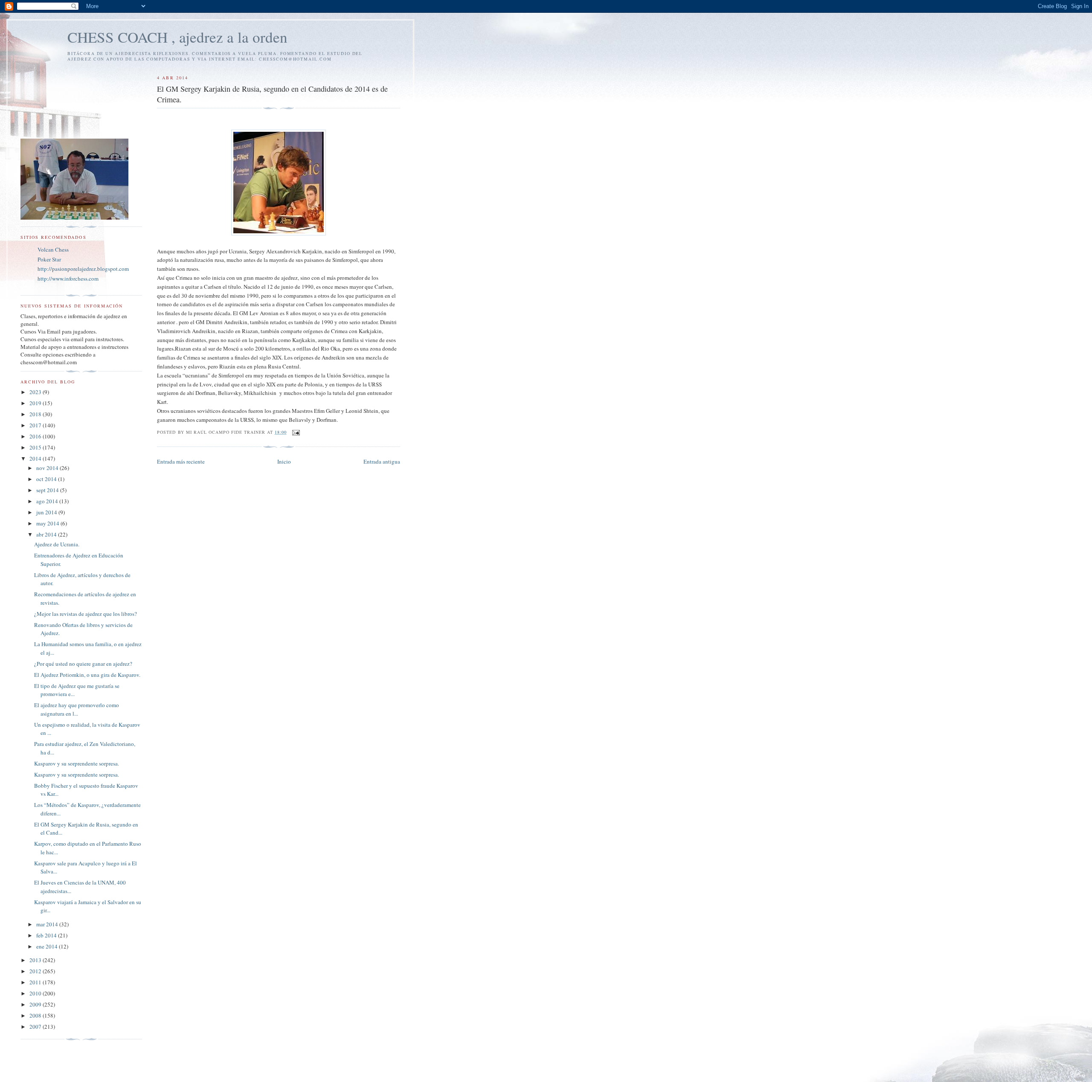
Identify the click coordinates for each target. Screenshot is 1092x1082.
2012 (36, 971)
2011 (36, 982)
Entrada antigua (381, 461)
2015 (36, 447)
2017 (36, 425)
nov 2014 (48, 468)
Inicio (284, 461)
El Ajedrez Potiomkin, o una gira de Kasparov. (87, 675)
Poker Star (49, 259)
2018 (36, 414)
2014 (36, 458)
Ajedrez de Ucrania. (56, 544)
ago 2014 (47, 501)
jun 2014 (47, 512)
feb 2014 (47, 935)
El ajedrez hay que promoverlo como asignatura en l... (76, 709)
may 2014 (48, 523)
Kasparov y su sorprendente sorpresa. (76, 763)
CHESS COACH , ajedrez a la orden (177, 37)
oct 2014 (47, 479)
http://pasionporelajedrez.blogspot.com (83, 269)
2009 (36, 1004)
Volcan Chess (53, 249)
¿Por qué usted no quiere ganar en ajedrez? (83, 663)
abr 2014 (47, 534)
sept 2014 (48, 490)
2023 (36, 392)
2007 (36, 1026)
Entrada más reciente (181, 461)
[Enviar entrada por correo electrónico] (295, 432)
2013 (36, 960)
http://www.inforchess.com (68, 278)
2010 (36, 993)
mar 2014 (47, 924)
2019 (36, 403)
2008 (36, 1015)
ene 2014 (47, 946)
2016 (36, 436)
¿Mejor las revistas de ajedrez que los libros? (85, 614)
